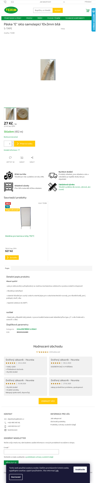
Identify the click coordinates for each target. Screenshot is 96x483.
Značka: (9, 33)
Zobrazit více (48, 401)
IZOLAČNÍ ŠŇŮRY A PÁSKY (27, 329)
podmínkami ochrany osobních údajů (39, 457)
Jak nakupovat (45, 2)
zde (57, 470)
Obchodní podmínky (58, 421)
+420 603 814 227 (14, 426)
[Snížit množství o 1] (13, 145)
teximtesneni (12, 430)
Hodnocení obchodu (48, 346)
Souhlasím (80, 469)
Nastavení (15, 477)
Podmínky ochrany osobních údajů (63, 425)
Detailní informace (10, 150)
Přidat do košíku (26, 144)
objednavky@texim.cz (16, 419)
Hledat (58, 10)
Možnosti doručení (11, 137)
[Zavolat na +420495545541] (7, 2)
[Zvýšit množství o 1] (13, 142)
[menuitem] (12, 18)
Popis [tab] (7, 268)
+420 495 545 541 (14, 422)
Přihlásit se (11, 463)
